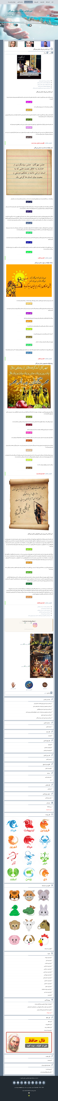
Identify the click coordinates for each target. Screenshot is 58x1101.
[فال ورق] (23, 667)
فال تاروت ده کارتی (47, 983)
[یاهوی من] (43, 1082)
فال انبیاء (49, 736)
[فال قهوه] (22, 645)
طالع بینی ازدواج (48, 768)
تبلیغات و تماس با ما (11, 2)
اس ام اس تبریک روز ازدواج (46, 715)
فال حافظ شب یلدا (48, 1027)
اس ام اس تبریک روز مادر (45, 614)
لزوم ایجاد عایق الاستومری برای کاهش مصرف (43, 1004)
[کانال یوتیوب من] (18, 1082)
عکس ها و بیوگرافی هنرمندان (45, 1072)
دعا (50, 780)
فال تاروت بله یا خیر (47, 992)
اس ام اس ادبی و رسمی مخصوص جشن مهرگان (41, 88)
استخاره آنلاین (20, 2)
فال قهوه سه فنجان (47, 747)
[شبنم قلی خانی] (13, 44)
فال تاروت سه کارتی (47, 969)
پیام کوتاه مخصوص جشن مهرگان (44, 86)
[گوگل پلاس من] (21, 1082)
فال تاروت (42, 2)
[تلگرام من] (40, 1082)
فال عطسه (49, 1060)
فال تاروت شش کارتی (47, 978)
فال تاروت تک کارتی (47, 966)
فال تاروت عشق (48, 986)
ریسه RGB (49, 807)
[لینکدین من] (14, 1082)
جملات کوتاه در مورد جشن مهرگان (43, 84)
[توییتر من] (25, 1082)
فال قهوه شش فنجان (47, 750)
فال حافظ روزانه (48, 1024)
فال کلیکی (49, 789)
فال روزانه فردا (48, 1069)
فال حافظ (48, 2)
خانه (52, 2)
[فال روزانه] (27, 645)
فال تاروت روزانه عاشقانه (46, 989)
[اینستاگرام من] (32, 1082)
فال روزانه (36, 2)
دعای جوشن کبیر (48, 777)
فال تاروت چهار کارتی (47, 972)
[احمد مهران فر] (45, 44)
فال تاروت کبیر (48, 960)
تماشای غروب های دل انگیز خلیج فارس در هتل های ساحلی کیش (39, 1007)
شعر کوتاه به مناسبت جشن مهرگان (43, 83)
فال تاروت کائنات (48, 963)
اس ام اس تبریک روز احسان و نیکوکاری (44, 709)
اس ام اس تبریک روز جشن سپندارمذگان (43, 718)
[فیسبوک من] (36, 1082)
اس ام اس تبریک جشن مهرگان (20, 11)
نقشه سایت (24, 1090)
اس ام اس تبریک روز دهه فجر (44, 612)
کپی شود (29, 102)
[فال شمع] (41, 667)
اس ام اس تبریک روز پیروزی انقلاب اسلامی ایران (42, 703)
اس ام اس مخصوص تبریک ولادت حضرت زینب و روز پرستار (39, 616)
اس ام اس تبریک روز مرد (45, 608)
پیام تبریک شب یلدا (47, 1030)
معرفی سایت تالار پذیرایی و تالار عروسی (44, 1010)
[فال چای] (28, 667)
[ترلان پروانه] (29, 44)
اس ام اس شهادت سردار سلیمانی (43, 607)
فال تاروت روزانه (48, 957)
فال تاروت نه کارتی (47, 981)
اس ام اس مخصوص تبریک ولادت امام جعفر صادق (42, 706)
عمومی (45, 693)
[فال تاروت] (41, 645)
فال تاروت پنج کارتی (47, 975)
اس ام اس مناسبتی (28, 2)
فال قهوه (49, 745)
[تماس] (29, 1082)
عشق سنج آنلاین (48, 798)
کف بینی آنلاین (48, 759)
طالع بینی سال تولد (47, 949)
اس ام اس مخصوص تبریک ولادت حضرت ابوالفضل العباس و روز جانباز (38, 712)
